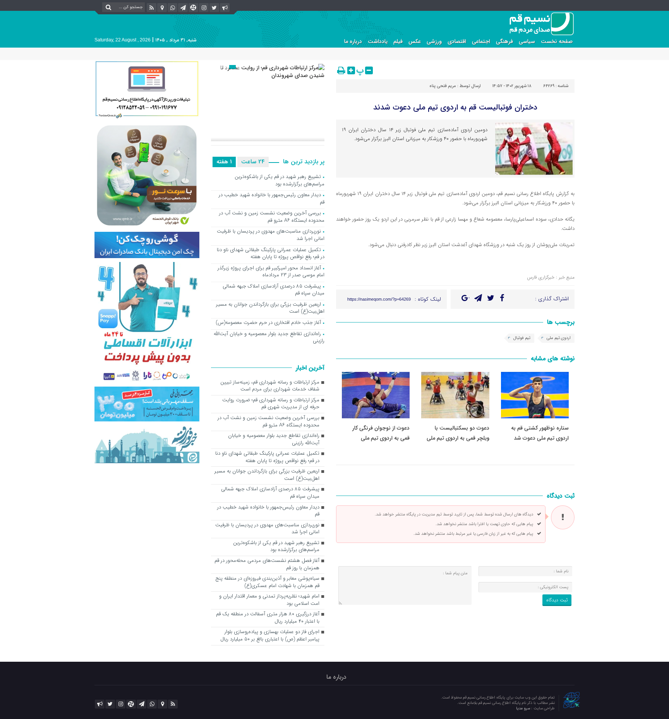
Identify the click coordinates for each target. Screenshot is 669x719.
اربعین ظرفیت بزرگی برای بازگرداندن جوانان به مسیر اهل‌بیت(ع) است (270, 308)
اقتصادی (457, 41)
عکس (414, 41)
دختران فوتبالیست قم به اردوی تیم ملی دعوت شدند (455, 107)
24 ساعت (253, 161)
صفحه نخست (557, 41)
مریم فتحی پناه (442, 86)
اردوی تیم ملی (559, 338)
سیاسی (527, 41)
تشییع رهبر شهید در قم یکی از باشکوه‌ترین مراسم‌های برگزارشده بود (279, 180)
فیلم (398, 41)
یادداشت (378, 41)
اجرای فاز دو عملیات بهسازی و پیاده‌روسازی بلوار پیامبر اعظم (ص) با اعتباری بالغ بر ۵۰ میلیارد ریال (269, 635)
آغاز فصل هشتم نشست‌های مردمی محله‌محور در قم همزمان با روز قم (266, 564)
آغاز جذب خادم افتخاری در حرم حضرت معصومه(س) (268, 323)
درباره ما (353, 41)
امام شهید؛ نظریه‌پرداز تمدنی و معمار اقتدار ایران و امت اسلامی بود (269, 600)
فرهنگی (504, 41)
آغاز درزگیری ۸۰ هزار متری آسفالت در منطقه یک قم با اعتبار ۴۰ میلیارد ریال (267, 618)
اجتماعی (481, 41)
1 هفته (224, 161)
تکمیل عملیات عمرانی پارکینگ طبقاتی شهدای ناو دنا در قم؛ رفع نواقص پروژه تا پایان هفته (270, 254)
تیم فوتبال (521, 338)
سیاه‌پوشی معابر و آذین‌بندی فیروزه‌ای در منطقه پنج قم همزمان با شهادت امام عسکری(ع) (267, 582)
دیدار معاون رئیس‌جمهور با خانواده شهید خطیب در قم (271, 199)
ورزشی (434, 41)
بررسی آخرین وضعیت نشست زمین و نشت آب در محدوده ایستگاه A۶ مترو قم (271, 217)
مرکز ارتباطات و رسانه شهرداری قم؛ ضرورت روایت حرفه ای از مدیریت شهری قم (270, 404)
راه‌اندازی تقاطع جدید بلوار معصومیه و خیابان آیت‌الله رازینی (269, 337)
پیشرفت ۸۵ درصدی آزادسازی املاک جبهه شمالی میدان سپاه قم (273, 290)
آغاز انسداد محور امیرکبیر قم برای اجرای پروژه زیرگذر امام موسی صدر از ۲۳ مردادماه (271, 272)
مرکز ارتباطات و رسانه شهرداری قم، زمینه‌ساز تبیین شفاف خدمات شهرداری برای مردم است (269, 386)
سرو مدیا (523, 708)
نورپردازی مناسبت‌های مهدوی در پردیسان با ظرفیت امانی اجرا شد (270, 235)
